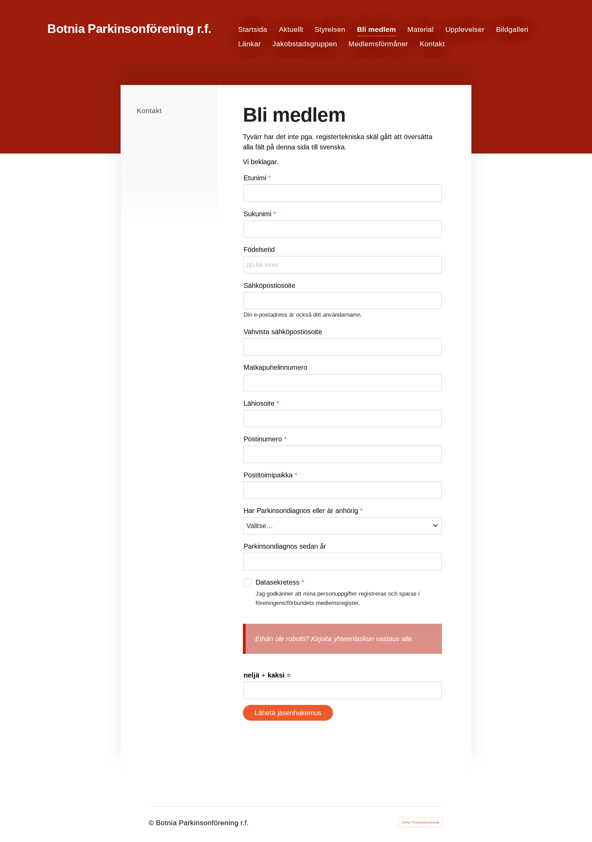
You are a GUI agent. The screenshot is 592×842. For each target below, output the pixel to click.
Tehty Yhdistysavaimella (421, 822)
